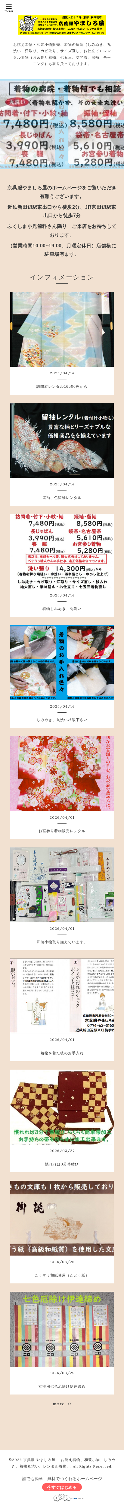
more (60, 1403)
